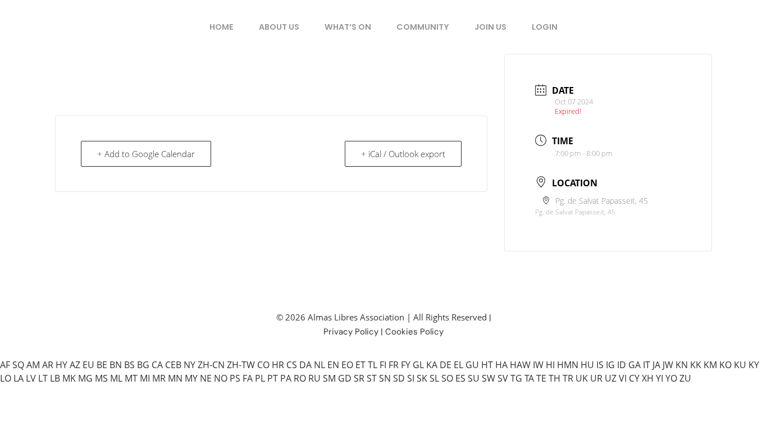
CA (157, 365)
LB (55, 378)
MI (145, 378)
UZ (611, 378)
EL (458, 365)
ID (621, 365)
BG (143, 365)
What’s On (348, 27)
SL (434, 378)
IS (600, 365)
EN (333, 365)
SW (488, 378)
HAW (520, 365)
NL (319, 365)
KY (753, 365)
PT (272, 378)
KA (431, 365)
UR (596, 378)
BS (129, 365)
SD (399, 378)
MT (131, 378)
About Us (279, 27)
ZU (685, 378)
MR (159, 378)
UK (582, 378)
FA (248, 378)
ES (460, 378)
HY (61, 365)
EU (88, 365)
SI (410, 378)
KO (725, 365)
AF (5, 365)
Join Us (490, 27)
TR (568, 378)
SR (359, 378)
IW (538, 365)
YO (671, 378)
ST (372, 378)
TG (516, 378)
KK (695, 365)
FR (394, 365)
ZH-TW (241, 365)
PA (285, 378)
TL (372, 365)
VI (623, 378)
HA (501, 365)
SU (474, 378)
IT (646, 365)
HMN (567, 365)
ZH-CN (211, 365)
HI (550, 365)
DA (305, 365)
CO (263, 365)
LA (18, 378)
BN (115, 365)
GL (418, 365)
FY (405, 365)
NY (189, 365)
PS (235, 378)
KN (681, 365)
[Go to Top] (750, 414)
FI (383, 365)
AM (33, 365)
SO (447, 378)
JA (656, 365)
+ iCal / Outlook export (403, 153)
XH (648, 378)
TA (529, 378)
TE (541, 378)
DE (445, 365)
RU (314, 378)
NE (206, 378)
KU (740, 365)
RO (300, 378)
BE (102, 365)
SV (502, 378)
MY (191, 378)
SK (422, 378)
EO (347, 365)
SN (385, 378)
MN (175, 378)
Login (545, 27)
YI (659, 378)
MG (85, 378)
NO (220, 378)
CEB (173, 365)
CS (291, 365)
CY (634, 378)
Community (422, 27)
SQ (18, 365)
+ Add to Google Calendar (146, 153)
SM (329, 378)
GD (344, 378)
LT (43, 378)
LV (31, 378)
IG (610, 365)
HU (587, 365)
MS (101, 378)
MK (69, 378)
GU (472, 365)
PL (260, 378)
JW (668, 365)
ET (360, 365)
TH (554, 378)
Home (221, 27)
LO (5, 378)
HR (278, 365)
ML (116, 378)
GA (634, 365)
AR (47, 365)
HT (487, 365)
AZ (75, 365)
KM (710, 365)
